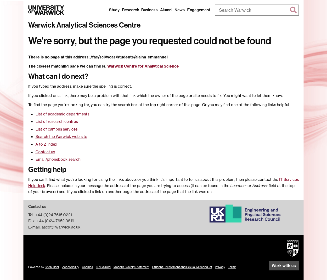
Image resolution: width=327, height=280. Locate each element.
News (180, 9)
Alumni (166, 9)
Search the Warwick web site (61, 136)
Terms (232, 267)
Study (114, 9)
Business (149, 9)
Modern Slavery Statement (131, 267)
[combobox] (257, 10)
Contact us (45, 151)
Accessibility (70, 267)
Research (130, 9)
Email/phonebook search (57, 159)
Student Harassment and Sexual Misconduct (182, 267)
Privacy (220, 267)
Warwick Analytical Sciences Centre (84, 25)
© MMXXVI (103, 267)
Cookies (87, 267)
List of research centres (56, 121)
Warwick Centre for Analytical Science (143, 66)
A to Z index (46, 144)
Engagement (198, 9)
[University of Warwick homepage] (46, 10)
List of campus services (56, 129)
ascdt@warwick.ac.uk (61, 227)
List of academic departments (62, 114)
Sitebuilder (52, 267)
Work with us (284, 265)
